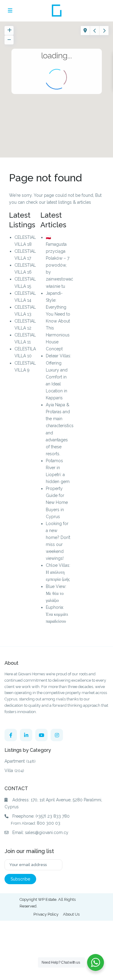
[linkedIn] (26, 735)
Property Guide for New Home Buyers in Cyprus (57, 502)
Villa (9, 770)
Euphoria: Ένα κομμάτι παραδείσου (57, 614)
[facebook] (11, 735)
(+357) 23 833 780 (53, 816)
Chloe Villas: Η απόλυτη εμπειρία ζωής (58, 572)
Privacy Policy (45, 914)
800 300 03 (48, 823)
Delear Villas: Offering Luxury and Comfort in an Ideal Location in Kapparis (58, 376)
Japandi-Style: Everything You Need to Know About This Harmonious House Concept (58, 321)
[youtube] (41, 735)
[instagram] (57, 735)
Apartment (15, 761)
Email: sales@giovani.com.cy (40, 832)
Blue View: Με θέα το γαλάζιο (56, 593)
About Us (71, 914)
